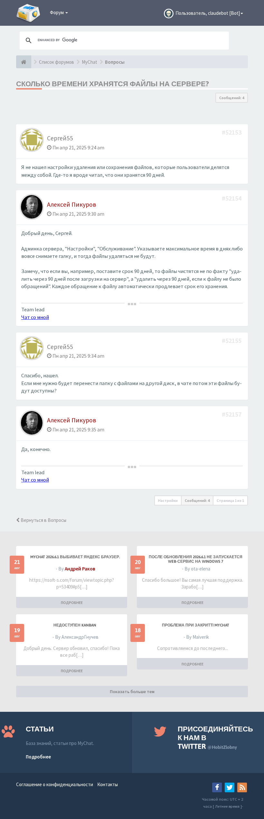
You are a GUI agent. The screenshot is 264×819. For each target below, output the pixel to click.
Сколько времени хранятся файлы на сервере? (112, 84)
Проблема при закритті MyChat (195, 625)
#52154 (232, 198)
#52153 (232, 132)
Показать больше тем (132, 691)
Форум (57, 12)
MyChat (89, 62)
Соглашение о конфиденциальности (54, 784)
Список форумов (56, 62)
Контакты (107, 784)
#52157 (232, 414)
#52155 (232, 340)
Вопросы (115, 62)
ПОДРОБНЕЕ (72, 602)
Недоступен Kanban (74, 625)
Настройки (168, 500)
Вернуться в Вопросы (43, 520)
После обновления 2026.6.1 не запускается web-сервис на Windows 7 (195, 559)
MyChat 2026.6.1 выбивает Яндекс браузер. (75, 557)
